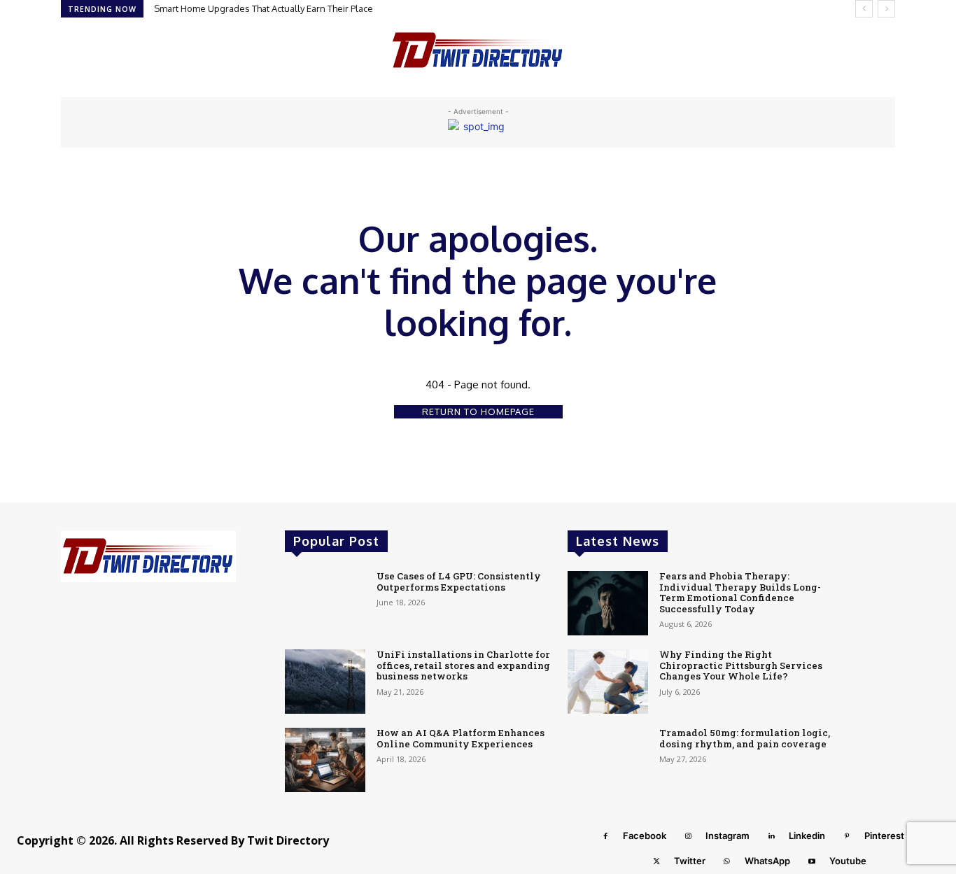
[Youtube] (812, 861)
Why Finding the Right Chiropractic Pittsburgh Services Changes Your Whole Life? (740, 665)
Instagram (727, 835)
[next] (886, 8)
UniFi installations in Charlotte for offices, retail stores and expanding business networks (463, 665)
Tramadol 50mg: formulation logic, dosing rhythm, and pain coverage (744, 738)
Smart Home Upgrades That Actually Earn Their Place (263, 8)
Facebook (644, 835)
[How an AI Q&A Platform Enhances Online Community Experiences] (325, 760)
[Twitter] (656, 861)
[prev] (864, 8)
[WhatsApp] (727, 861)
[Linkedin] (771, 836)
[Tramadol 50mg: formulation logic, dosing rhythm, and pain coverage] (608, 760)
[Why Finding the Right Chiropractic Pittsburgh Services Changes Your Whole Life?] (608, 681)
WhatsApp (767, 860)
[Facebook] (605, 836)
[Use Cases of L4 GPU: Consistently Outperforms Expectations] (325, 603)
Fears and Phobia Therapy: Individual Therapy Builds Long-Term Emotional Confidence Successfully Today (740, 592)
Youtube (847, 860)
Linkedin (807, 835)
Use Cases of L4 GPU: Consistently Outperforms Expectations (459, 581)
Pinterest (884, 835)
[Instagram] (688, 836)
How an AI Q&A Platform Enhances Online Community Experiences (460, 738)
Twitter (689, 860)
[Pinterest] (847, 836)
